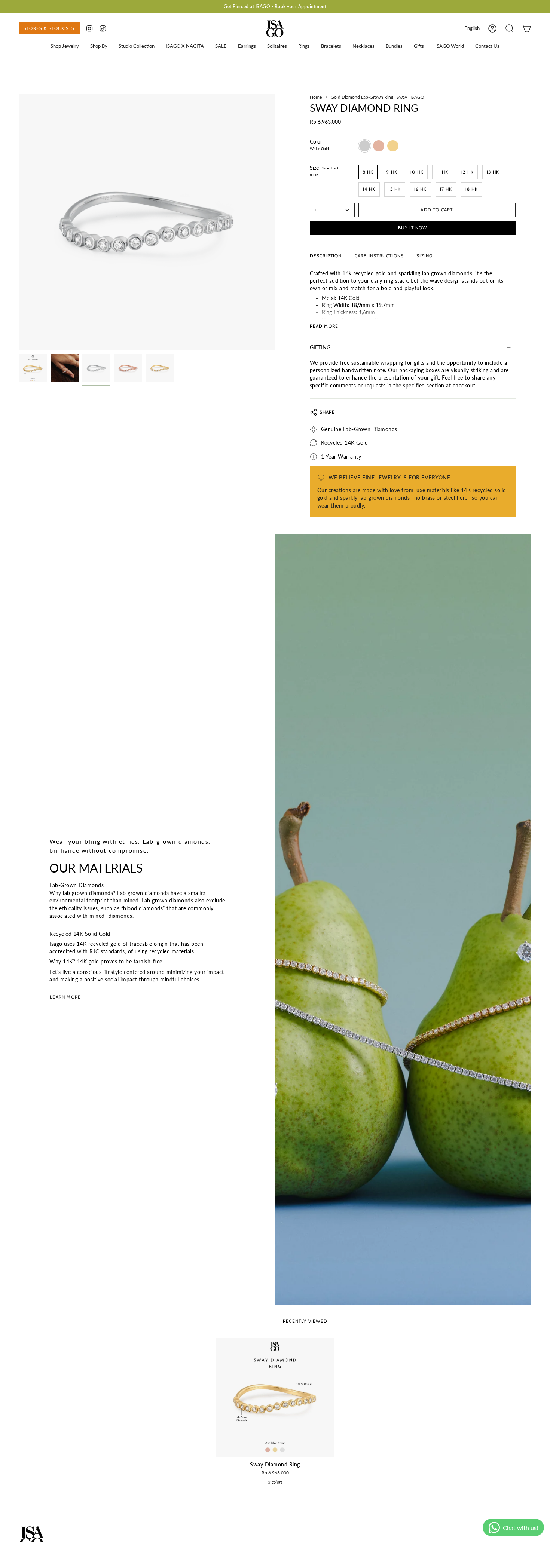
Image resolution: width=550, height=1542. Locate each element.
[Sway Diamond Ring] (275, 1397)
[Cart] (526, 28)
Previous (18, 222)
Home (316, 97)
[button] (65, 46)
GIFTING (320, 347)
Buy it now (412, 227)
